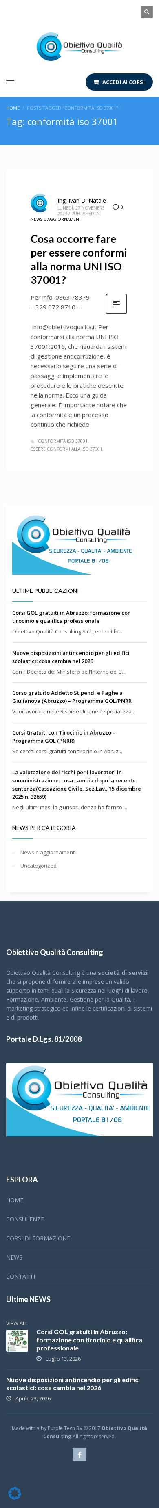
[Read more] (116, 313)
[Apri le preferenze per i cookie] (14, 1498)
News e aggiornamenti (56, 219)
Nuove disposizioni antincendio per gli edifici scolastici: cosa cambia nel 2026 (73, 1383)
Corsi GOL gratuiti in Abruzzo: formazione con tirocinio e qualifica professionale (89, 1340)
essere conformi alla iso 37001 (66, 449)
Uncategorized (38, 865)
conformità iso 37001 (63, 441)
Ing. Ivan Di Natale (81, 200)
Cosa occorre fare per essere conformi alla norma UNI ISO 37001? (79, 259)
